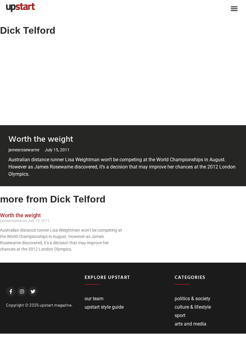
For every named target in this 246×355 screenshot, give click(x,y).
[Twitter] (33, 291)
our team (94, 298)
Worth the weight (40, 138)
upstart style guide (104, 307)
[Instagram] (22, 291)
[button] (234, 8)
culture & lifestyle (193, 307)
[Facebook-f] (11, 291)
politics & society (192, 298)
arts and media (190, 324)
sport (180, 315)
